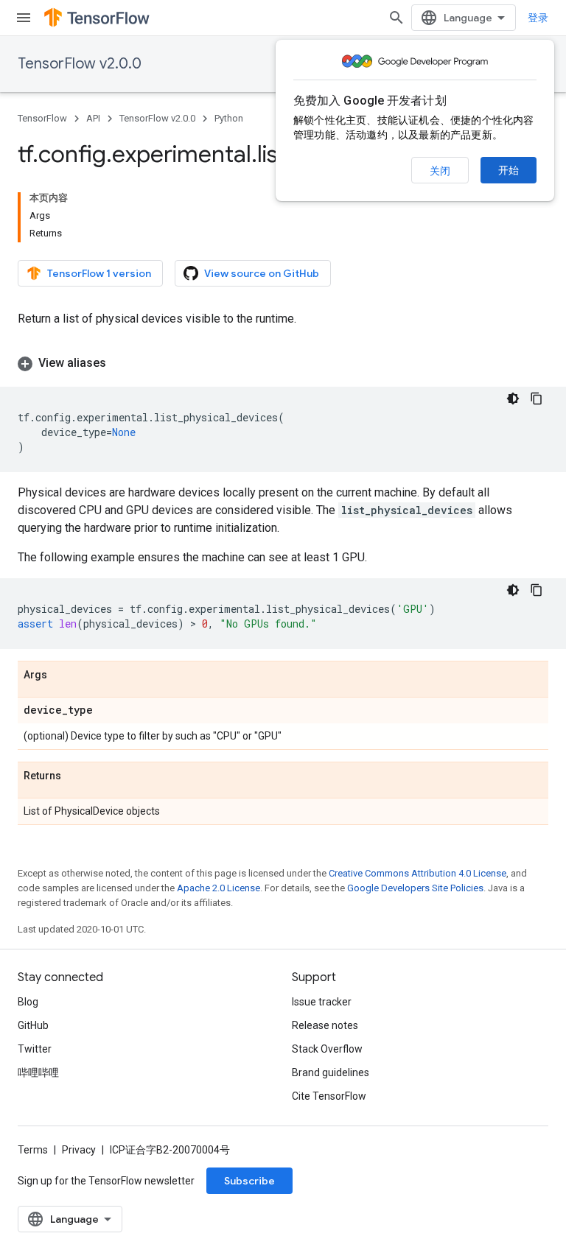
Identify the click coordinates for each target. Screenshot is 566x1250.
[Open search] (396, 18)
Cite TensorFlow (329, 1096)
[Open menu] (23, 17)
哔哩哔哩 (38, 1072)
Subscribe (249, 1180)
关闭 (440, 171)
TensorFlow (42, 118)
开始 (508, 170)
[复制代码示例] (536, 398)
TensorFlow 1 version (99, 273)
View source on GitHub (261, 273)
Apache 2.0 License (218, 887)
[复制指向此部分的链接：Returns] (76, 776)
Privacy (79, 1150)
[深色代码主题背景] (513, 398)
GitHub (33, 1025)
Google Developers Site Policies (415, 887)
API (93, 118)
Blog (28, 1002)
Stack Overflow (327, 1049)
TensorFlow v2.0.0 (80, 64)
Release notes (325, 1025)
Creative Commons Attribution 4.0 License (417, 873)
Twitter (35, 1049)
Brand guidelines (330, 1072)
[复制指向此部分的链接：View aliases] (121, 363)
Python (228, 118)
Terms (33, 1150)
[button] (283, 363)
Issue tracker (322, 1002)
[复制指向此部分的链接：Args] (62, 675)
